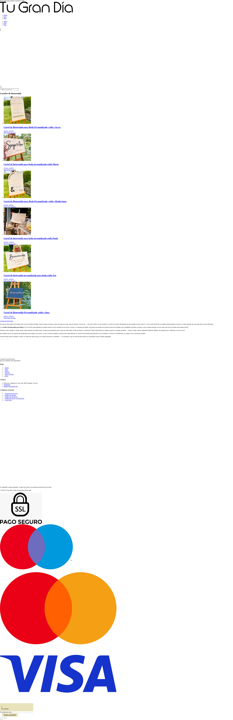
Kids (5, 17)
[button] (6, 321)
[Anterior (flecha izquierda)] (0, 719)
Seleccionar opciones (10, 133)
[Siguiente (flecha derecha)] (2, 719)
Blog (5, 18)
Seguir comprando (10, 715)
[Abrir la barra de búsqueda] (1, 87)
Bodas (5, 15)
